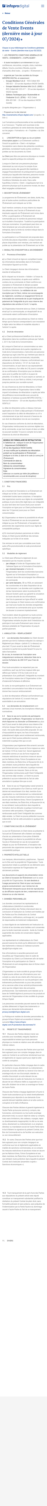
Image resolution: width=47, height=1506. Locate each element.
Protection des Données (10, 1481)
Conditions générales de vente (12, 1485)
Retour (7, 13)
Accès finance (8, 1412)
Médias (5, 1445)
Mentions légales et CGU (10, 1477)
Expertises (7, 1425)
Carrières (6, 1435)
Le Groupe (7, 1420)
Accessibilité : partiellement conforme (15, 1493)
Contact (5, 1450)
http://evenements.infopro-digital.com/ (18, 115)
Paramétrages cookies (10, 1489)
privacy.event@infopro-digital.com (16, 1012)
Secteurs (6, 1430)
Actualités (6, 1440)
